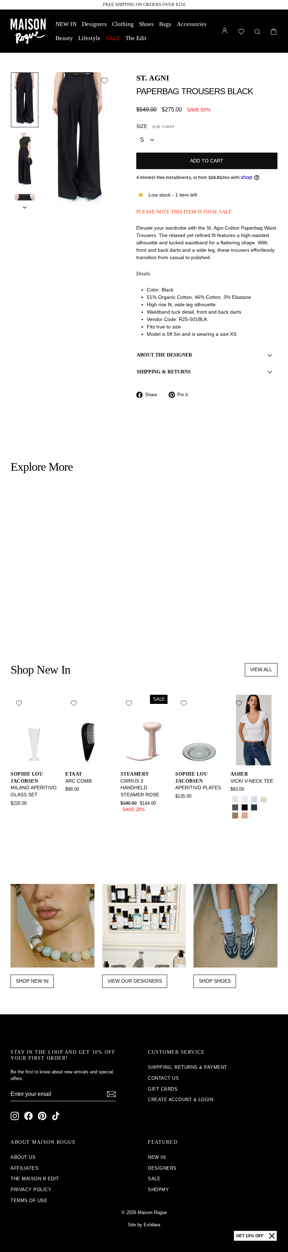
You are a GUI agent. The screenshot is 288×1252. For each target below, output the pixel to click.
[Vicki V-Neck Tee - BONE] (263, 799)
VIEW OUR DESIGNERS (134, 981)
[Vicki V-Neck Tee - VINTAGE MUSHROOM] (235, 815)
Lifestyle (89, 38)
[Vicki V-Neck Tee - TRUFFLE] (263, 815)
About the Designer (164, 355)
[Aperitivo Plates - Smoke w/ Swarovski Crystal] (180, 806)
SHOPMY (158, 1189)
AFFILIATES (24, 1168)
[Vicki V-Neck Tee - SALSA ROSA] (235, 799)
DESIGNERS (162, 1168)
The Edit (135, 38)
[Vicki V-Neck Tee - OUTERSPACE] (254, 807)
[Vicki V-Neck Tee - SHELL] (244, 815)
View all (261, 669)
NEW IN (66, 24)
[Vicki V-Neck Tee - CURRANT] (254, 815)
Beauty (64, 38)
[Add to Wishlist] (104, 80)
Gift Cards (162, 1089)
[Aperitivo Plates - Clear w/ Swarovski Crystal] (189, 806)
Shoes (146, 24)
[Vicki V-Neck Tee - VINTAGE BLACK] (235, 807)
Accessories (192, 24)
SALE (113, 38)
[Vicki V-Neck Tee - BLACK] (244, 807)
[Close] (272, 1236)
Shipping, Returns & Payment (187, 1067)
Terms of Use (29, 1200)
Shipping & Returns (164, 371)
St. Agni (152, 77)
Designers (94, 24)
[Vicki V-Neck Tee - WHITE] (244, 799)
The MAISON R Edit (35, 1178)
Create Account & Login (180, 1099)
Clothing (123, 24)
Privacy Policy (31, 1189)
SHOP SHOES (215, 981)
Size (155, 126)
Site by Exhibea (144, 1224)
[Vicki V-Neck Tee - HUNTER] (263, 807)
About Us (23, 1157)
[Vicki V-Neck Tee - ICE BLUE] (254, 799)
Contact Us (163, 1078)
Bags (165, 24)
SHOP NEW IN (32, 981)
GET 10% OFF (249, 1235)
